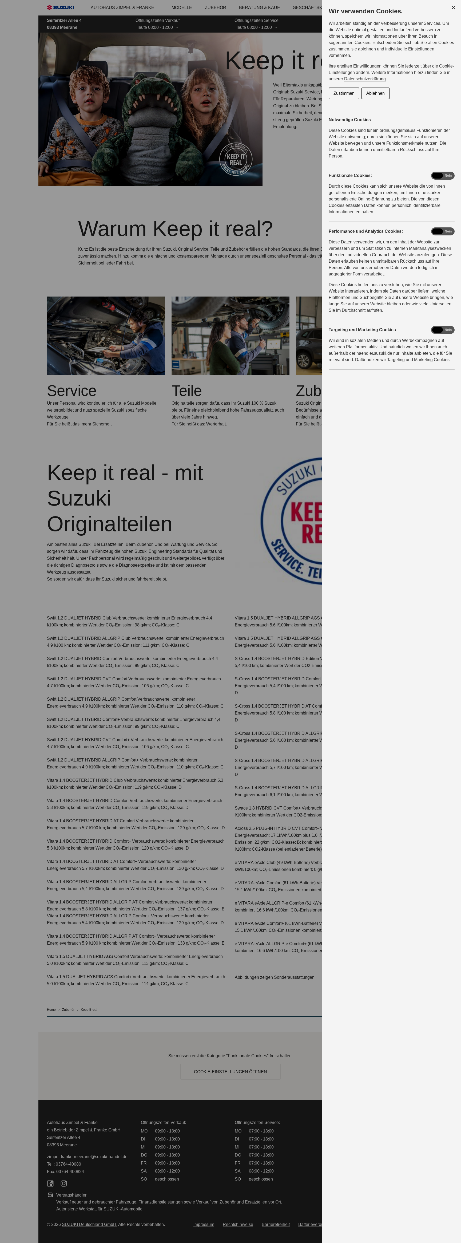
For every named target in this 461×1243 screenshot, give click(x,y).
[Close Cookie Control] (453, 7)
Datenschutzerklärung (365, 79)
